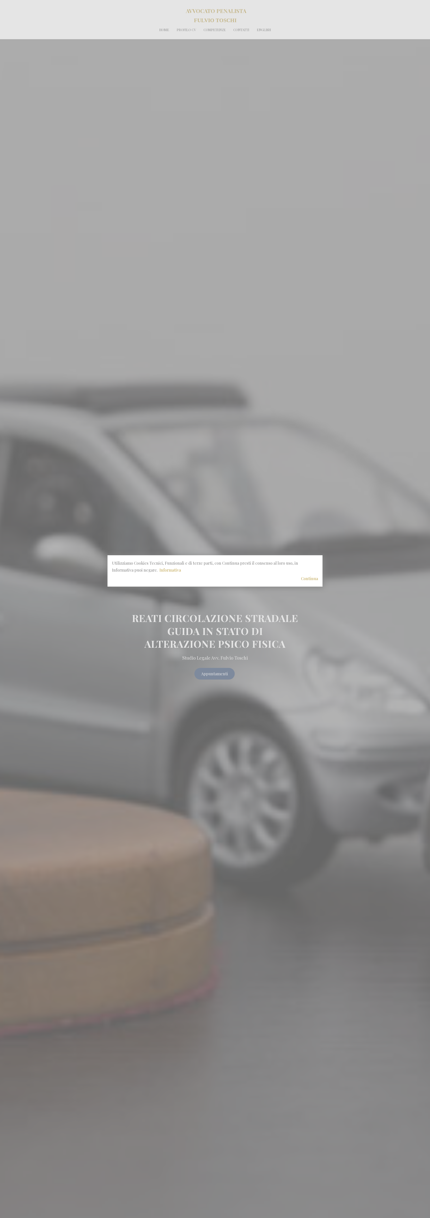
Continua (309, 578)
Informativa (170, 570)
